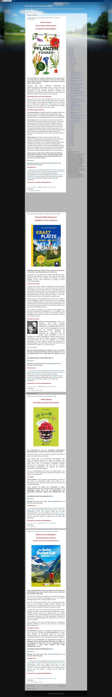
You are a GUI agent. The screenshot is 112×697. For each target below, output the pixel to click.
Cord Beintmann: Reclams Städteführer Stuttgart (75, 104)
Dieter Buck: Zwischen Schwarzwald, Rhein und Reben (77, 99)
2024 (70, 51)
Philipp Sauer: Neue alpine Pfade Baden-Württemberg (76, 88)
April (71, 124)
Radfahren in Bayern (38, 682)
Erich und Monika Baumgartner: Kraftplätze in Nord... (76, 75)
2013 (70, 143)
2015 (70, 140)
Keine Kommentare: (53, 187)
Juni (71, 68)
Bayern (31, 682)
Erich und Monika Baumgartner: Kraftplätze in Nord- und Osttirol (43, 214)
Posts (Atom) (34, 688)
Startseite (46, 686)
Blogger (62, 693)
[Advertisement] (46, 202)
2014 (70, 141)
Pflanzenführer (38, 190)
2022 (70, 55)
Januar (71, 129)
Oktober (72, 61)
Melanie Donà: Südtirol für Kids (76, 122)
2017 (70, 136)
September (72, 63)
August (71, 65)
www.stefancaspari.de (57, 150)
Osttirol (40, 390)
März (71, 126)
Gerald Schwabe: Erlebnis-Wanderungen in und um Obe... (77, 91)
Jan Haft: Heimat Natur (74, 120)
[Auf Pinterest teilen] (32, 189)
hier (52, 358)
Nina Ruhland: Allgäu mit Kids (76, 82)
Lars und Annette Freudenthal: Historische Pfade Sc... (76, 85)
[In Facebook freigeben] (31, 189)
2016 (70, 138)
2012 (70, 145)
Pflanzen (32, 190)
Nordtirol (37, 390)
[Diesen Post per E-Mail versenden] (27, 189)
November (72, 60)
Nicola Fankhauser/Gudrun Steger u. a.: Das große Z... (77, 93)
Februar (72, 127)
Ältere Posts (61, 686)
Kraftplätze (32, 390)
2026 (70, 48)
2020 (70, 131)
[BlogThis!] (29, 189)
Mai (71, 70)
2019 (70, 133)
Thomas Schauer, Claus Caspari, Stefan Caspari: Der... (76, 72)
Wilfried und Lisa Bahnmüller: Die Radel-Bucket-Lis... (76, 81)
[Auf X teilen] (30, 189)
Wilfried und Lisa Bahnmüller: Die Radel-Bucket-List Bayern (42, 531)
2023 (70, 53)
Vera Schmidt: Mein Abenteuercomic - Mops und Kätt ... (77, 102)
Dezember (72, 58)
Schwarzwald (33, 526)
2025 (70, 50)
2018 (70, 135)
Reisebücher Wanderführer (39, 6)
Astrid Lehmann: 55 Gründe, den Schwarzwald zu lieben (41, 396)
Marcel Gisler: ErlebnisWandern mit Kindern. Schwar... (77, 116)
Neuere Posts (31, 686)
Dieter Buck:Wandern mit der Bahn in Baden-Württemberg (77, 118)
